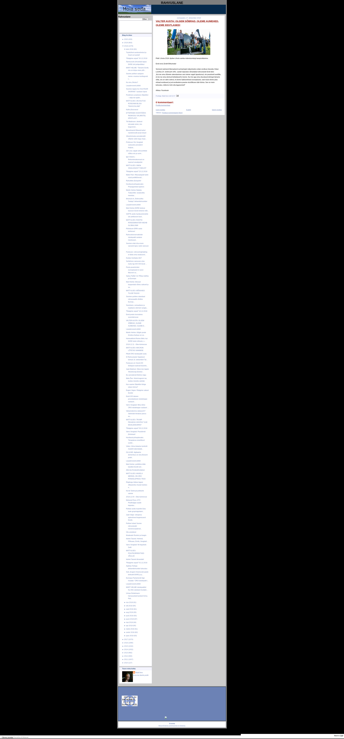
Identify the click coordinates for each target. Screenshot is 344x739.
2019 (126, 42)
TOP (341, 735)
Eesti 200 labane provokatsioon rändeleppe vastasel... (136, 399)
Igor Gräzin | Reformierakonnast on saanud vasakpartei (135, 159)
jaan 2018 (129, 635)
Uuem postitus (160, 110)
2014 (126, 649)
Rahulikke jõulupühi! (133, 181)
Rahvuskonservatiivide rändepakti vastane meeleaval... (134, 237)
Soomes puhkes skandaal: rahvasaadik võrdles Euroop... (135, 299)
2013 (126, 653)
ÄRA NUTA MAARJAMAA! (135, 470)
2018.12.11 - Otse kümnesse (136, 344)
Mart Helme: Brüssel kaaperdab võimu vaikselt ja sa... (137, 284)
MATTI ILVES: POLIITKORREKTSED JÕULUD (135, 553)
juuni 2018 (130, 619)
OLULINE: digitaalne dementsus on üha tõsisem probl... (137, 454)
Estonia (166, 726)
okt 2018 (129, 606)
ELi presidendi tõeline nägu (136, 375)
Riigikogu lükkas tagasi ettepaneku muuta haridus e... (136, 484)
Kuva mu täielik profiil (140, 675)
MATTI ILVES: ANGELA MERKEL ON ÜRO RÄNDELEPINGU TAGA (136, 476)
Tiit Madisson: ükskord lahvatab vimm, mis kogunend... (134, 124)
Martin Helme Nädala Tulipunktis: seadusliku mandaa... (135, 192)
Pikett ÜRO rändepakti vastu (136, 354)
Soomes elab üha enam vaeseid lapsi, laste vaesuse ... (137, 246)
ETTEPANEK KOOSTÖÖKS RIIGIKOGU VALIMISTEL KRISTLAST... (136, 115)
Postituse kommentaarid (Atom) (172, 113)
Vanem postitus (217, 110)
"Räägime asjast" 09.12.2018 (136, 428)
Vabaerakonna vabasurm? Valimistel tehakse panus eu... (136, 413)
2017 (126, 639)
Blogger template (7, 737)
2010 (126, 663)
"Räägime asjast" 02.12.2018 (136, 563)
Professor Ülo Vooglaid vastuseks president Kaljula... (134, 144)
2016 (126, 643)
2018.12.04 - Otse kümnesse (136, 497)
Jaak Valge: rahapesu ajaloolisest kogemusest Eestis (136, 517)
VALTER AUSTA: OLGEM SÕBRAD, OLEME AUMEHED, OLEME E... (135, 323)
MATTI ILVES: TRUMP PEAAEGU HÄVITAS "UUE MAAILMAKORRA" (136, 422)
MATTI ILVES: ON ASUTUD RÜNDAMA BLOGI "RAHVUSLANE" (136, 103)
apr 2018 (129, 625)
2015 (126, 646)
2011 (126, 659)
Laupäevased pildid (133, 85)
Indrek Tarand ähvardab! (135, 559)
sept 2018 (129, 609)
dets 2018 (129, 49)
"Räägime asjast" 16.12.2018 (136, 311)
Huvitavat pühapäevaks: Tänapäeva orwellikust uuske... (135, 440)
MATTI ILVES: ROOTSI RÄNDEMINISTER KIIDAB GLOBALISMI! (136, 222)
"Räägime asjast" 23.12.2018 (136, 171)
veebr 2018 (130, 632)
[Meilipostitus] (177, 96)
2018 (126, 46)
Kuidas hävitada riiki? (134, 258)
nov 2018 (129, 602)
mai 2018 (129, 622)
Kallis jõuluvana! (132, 109)
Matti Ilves (139, 672)
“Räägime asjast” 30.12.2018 (136, 58)
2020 (126, 39)
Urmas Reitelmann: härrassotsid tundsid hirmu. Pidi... (137, 595)
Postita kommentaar (163, 105)
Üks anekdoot (131, 532)
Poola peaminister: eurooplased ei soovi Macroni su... (134, 269)
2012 (126, 656)
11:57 (173, 96)
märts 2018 (130, 629)
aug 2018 (129, 612)
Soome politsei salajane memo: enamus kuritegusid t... (137, 76)
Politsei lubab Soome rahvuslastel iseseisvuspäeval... (134, 526)
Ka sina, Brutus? (132, 82)
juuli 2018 (129, 616)
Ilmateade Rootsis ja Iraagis (136, 535)
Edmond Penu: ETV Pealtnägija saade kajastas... (133, 502)
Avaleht (188, 110)
